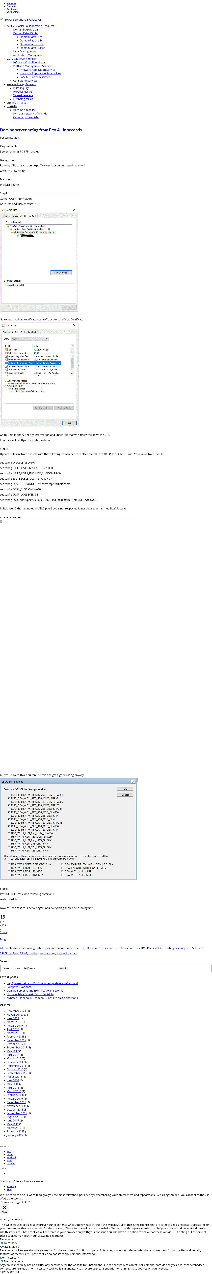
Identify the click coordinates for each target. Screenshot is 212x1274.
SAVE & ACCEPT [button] (9, 1272)
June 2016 (13, 1080)
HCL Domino (125, 948)
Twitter (10, 1154)
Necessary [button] (6, 1239)
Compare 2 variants (19, 987)
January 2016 (15, 1098)
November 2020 (16, 1014)
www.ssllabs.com (66, 953)
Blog (3, 939)
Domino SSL (94, 948)
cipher (22, 948)
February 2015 (16, 1131)
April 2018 (13, 1029)
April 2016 (13, 1087)
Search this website (15, 968)
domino (59, 948)
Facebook (11, 1157)
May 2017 (13, 1051)
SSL (188, 948)
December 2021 (16, 1011)
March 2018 (14, 1033)
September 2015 (17, 1113)
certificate (11, 948)
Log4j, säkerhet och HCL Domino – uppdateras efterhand (42, 983)
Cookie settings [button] (10, 1202)
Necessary (10, 1243)
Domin (49, 948)
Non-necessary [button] (9, 1257)
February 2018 (16, 1036)
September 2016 (17, 1073)
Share (3, 932)
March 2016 (14, 1091)
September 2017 (17, 1047)
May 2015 (13, 1124)
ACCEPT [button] (27, 1202)
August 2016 (14, 1077)
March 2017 (14, 1058)
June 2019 (13, 1018)
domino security (76, 948)
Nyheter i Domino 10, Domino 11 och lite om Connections (42, 998)
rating (170, 948)
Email (9, 1160)
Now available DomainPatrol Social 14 (30, 994)
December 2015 (16, 1102)
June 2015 (13, 1120)
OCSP (161, 948)
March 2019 (14, 1022)
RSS (9, 1151)
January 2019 (15, 1025)
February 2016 (16, 1095)
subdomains (47, 953)
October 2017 (15, 1044)
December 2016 (16, 1066)
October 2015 (15, 1109)
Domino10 (109, 948)
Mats (16, 137)
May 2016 (13, 1084)
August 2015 (14, 1117)
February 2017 (16, 1062)
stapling (33, 953)
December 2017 (16, 1040)
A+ (1, 948)
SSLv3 (23, 953)
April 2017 (13, 1055)
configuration (35, 948)
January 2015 (15, 1135)
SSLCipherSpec (9, 953)
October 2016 (15, 1069)
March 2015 (14, 1128)
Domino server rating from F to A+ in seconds (41, 129)
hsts (137, 948)
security (180, 948)
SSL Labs (197, 948)
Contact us (12, 1173)
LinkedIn (11, 1163)
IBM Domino (149, 948)
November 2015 (16, 1106)
